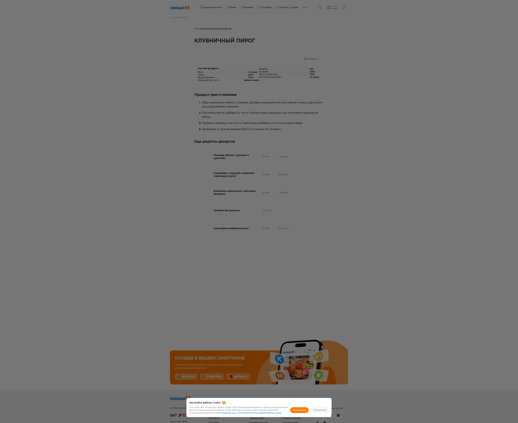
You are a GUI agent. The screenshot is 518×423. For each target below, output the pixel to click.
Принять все (299, 410)
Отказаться (319, 410)
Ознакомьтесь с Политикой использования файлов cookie (251, 412)
